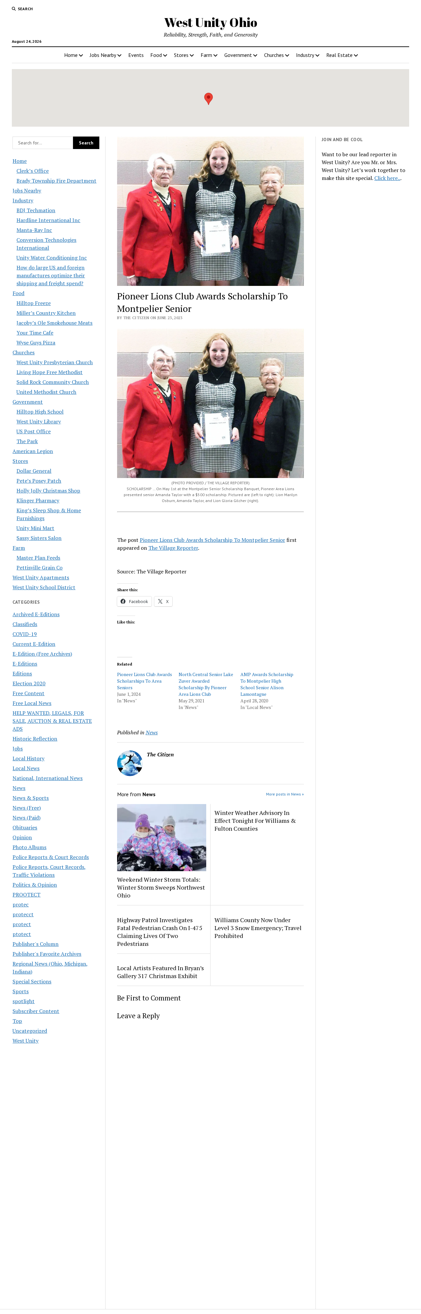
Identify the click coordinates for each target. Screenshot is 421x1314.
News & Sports (30, 797)
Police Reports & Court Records (50, 857)
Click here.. (387, 178)
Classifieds (24, 624)
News (18, 788)
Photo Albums (29, 847)
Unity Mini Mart (35, 528)
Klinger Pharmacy (37, 500)
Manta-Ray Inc (34, 230)
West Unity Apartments (40, 577)
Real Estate (339, 55)
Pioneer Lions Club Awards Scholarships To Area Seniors (144, 681)
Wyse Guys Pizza (35, 342)
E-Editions (24, 663)
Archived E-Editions (36, 614)
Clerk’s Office (32, 170)
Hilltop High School (39, 411)
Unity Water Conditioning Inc (51, 257)
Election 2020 (28, 683)
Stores (181, 55)
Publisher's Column (35, 944)
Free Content (28, 693)
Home (71, 55)
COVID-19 (24, 634)
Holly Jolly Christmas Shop (48, 490)
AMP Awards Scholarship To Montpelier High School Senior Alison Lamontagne (266, 684)
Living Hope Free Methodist (49, 372)
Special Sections (31, 981)
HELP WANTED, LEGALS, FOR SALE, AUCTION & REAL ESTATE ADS (52, 720)
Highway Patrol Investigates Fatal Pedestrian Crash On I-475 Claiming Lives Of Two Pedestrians (159, 932)
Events (136, 55)
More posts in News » (285, 794)
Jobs (17, 748)
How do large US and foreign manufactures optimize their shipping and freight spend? (50, 275)
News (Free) (26, 807)
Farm (206, 55)
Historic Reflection (34, 738)
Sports (20, 991)
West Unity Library (38, 421)
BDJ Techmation (35, 210)
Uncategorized (29, 1030)
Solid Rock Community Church (52, 382)
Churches (274, 55)
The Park (27, 441)
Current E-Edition (33, 643)
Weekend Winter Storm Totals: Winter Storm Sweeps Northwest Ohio (161, 887)
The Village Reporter (173, 547)
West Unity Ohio (210, 22)
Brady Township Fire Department (56, 180)
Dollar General (33, 470)
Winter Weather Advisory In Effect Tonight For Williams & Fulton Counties (255, 820)
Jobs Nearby (103, 55)
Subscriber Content (35, 1011)
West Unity (25, 1040)
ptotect (21, 934)
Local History (28, 758)
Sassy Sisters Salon (39, 538)
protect (21, 924)
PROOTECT (26, 894)
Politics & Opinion (34, 884)
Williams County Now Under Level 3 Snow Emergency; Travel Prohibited (258, 928)
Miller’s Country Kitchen (46, 312)
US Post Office (33, 431)
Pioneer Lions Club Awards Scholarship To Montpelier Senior (212, 539)
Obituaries (24, 827)
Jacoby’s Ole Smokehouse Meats (54, 322)
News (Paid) (26, 817)
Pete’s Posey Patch (38, 480)
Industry (305, 55)
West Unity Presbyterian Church (54, 362)
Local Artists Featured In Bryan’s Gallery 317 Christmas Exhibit (160, 972)
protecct (23, 914)
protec (20, 904)
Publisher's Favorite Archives (46, 953)
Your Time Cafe (34, 332)
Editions (22, 673)
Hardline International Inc (48, 220)
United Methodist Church (46, 391)
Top (17, 1020)
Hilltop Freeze (33, 303)
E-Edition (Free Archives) (42, 653)
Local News (25, 768)
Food (156, 55)
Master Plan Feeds (38, 557)
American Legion (32, 451)
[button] (208, 99)
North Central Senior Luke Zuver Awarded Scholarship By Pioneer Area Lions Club (206, 684)
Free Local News (31, 703)
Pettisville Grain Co (39, 567)
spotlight (23, 1001)
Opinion (22, 837)
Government (238, 55)
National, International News (47, 778)
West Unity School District (43, 587)
